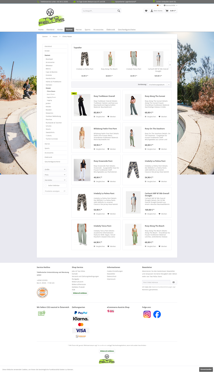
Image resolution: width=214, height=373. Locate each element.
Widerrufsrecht (77, 282)
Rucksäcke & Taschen (54, 123)
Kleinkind (48, 46)
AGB (73, 290)
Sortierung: (142, 84)
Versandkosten (102, 345)
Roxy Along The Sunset (155, 96)
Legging (49, 100)
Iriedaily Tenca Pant (133, 69)
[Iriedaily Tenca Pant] (134, 59)
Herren (47, 144)
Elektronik (48, 157)
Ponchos (49, 119)
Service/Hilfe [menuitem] (170, 5)
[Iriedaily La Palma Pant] (85, 59)
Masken (49, 110)
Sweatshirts (50, 132)
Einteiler (49, 75)
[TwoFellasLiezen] (157, 314)
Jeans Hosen (51, 94)
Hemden (49, 85)
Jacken (48, 103)
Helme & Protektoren (53, 82)
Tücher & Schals (52, 139)
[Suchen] (118, 11)
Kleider (48, 106)
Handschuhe (50, 78)
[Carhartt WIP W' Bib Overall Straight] (158, 59)
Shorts (48, 129)
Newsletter (111, 274)
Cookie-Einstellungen (115, 271)
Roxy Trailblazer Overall (104, 96)
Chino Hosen (51, 91)
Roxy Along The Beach (109, 69)
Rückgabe (75, 279)
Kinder (47, 51)
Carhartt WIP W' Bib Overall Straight (158, 70)
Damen (47, 55)
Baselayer (49, 59)
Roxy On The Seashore (155, 129)
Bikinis (48, 69)
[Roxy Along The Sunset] (133, 105)
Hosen (48, 88)
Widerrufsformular (79, 284)
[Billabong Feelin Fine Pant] (82, 137)
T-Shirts (49, 136)
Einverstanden (206, 369)
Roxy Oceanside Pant (103, 161)
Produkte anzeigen (52, 191)
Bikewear (49, 65)
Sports (47, 148)
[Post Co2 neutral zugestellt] (54, 313)
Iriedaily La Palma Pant (84, 69)
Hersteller (48, 180)
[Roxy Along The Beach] (109, 59)
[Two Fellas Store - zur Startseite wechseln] (51, 17)
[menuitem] (101, 11)
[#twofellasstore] (147, 314)
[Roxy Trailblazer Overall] (82, 105)
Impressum (111, 279)
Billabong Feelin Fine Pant (105, 129)
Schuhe (48, 126)
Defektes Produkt (78, 287)
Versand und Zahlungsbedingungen (85, 276)
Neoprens (49, 113)
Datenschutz (111, 276)
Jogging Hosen (51, 97)
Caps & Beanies (51, 72)
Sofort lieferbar (54, 185)
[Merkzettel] (146, 11)
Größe (47, 169)
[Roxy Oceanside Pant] (82, 170)
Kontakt (75, 274)
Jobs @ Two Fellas (78, 271)
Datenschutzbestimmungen (162, 287)
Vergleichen (100, 117)
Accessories (50, 62)
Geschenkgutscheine (52, 162)
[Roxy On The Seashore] (133, 137)
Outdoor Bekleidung (53, 116)
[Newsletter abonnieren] (173, 282)
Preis (46, 175)
